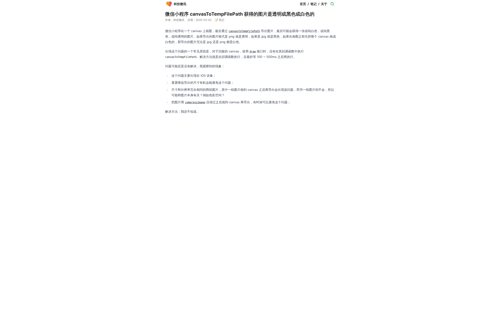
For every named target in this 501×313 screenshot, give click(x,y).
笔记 (313, 4)
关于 (324, 4)
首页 (303, 4)
